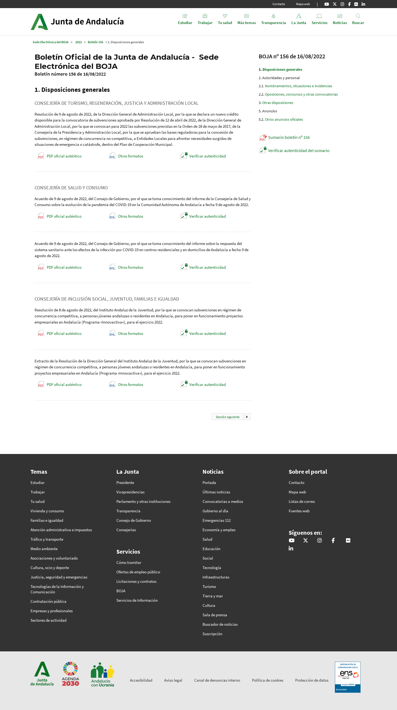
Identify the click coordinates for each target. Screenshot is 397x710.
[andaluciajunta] (335, 4)
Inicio (92, 21)
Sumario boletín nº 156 (289, 137)
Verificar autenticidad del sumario (298, 150)
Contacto (278, 4)
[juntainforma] (356, 4)
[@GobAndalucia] (326, 4)
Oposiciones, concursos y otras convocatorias (301, 94)
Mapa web (303, 4)
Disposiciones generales (282, 69)
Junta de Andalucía (39, 21)
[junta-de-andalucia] (363, 4)
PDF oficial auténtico (64, 156)
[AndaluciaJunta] (349, 4)
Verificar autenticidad (207, 156)
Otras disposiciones (277, 102)
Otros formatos (130, 156)
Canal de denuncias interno (217, 680)
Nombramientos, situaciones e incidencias (298, 85)
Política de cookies (267, 680)
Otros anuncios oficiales (284, 119)
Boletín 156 (95, 42)
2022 (78, 42)
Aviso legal (173, 680)
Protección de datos (311, 680)
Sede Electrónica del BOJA (51, 42)
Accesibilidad (141, 680)
